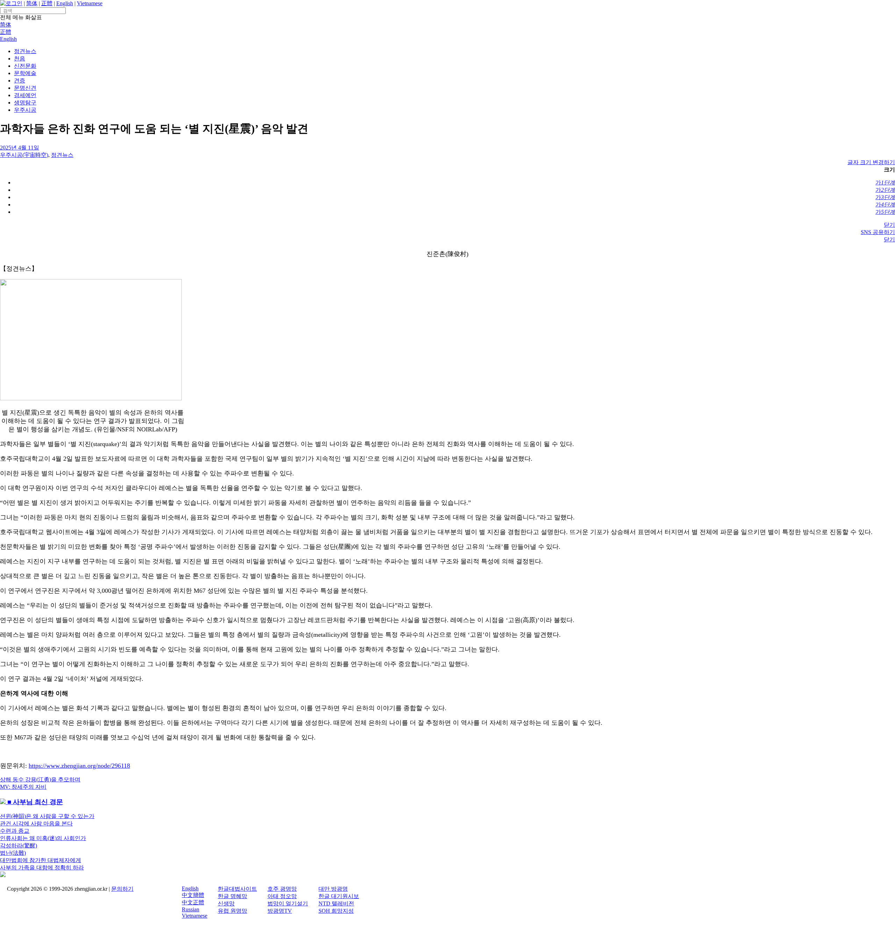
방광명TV (279, 911)
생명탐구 (25, 102)
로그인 (14, 3)
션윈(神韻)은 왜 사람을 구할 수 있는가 (47, 816)
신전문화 (25, 66)
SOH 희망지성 (336, 911)
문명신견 (25, 88)
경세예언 (25, 95)
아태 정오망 (282, 896)
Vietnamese (89, 3)
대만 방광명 (333, 889)
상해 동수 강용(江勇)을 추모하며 (40, 779)
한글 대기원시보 (338, 896)
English (64, 3)
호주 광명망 (282, 889)
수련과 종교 (14, 831)
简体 (31, 3)
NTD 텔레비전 (336, 903)
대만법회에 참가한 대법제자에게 (40, 860)
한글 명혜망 (232, 896)
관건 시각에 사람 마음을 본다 (36, 823)
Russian (190, 909)
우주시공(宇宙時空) (24, 155)
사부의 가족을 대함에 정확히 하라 (42, 867)
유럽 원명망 (232, 911)
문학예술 (25, 73)
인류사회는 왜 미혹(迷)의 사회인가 (43, 838)
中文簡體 (193, 895)
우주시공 (25, 110)
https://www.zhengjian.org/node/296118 (79, 765)
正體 (46, 3)
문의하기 (122, 889)
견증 (19, 80)
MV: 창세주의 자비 (23, 787)
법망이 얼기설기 (287, 903)
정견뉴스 (25, 51)
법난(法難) (13, 853)
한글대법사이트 (237, 889)
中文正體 (193, 902)
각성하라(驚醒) (18, 845)
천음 (19, 58)
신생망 (226, 903)
